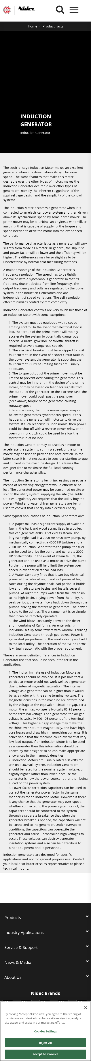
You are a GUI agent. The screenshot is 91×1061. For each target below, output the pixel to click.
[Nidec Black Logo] (35, 8)
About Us (12, 977)
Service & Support (21, 947)
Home (32, 26)
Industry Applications (24, 932)
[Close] (86, 1007)
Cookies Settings (45, 1031)
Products (12, 917)
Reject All (45, 1043)
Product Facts (53, 26)
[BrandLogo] (7, 10)
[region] (45, 1031)
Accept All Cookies (45, 1054)
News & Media (17, 962)
